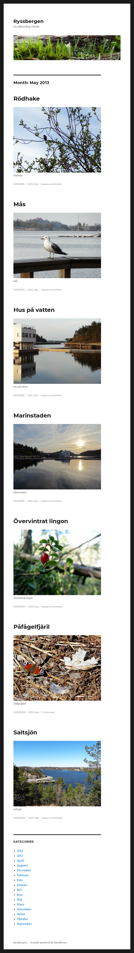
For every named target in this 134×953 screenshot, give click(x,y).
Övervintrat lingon (40, 521)
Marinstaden (32, 415)
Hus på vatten (34, 309)
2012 (20, 851)
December (24, 870)
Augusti (22, 865)
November (24, 909)
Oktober (22, 919)
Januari (22, 885)
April (20, 860)
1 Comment (48, 712)
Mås (19, 204)
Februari (23, 875)
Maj (36, 184)
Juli (19, 889)
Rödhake (26, 98)
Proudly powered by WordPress (48, 942)
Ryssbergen (28, 21)
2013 (30, 184)
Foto (20, 880)
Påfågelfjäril (31, 626)
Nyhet (21, 914)
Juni (20, 894)
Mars (20, 904)
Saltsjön (25, 732)
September (24, 924)
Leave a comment (51, 184)
